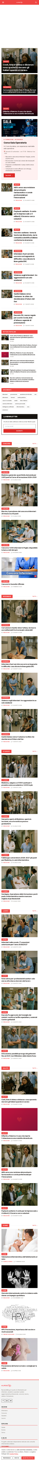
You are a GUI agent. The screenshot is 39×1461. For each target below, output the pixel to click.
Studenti (3, 1415)
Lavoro (3, 1418)
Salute (3, 1427)
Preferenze (7, 1458)
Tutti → (35, 443)
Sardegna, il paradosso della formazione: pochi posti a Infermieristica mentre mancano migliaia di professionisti (19, 896)
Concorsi (4, 1413)
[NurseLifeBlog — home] (19, 2)
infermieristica (20, 406)
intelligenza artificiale (8, 406)
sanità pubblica (22, 397)
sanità (15, 400)
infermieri (5, 394)
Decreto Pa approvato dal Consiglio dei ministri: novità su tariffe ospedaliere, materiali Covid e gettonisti (19, 1017)
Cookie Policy (14, 1454)
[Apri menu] (3, 2)
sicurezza (5, 410)
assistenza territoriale (26, 394)
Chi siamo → (5, 1446)
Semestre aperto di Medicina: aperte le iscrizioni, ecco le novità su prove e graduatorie (16, 821)
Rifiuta (17, 1458)
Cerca (3, 1432)
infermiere (5, 397)
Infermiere (4, 1410)
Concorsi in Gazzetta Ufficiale (12, 584)
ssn (35, 394)
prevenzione (13, 394)
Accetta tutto (28, 1458)
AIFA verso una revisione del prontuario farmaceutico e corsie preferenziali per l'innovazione (24, 192)
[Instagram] (7, 1400)
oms (28, 406)
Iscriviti (9, 175)
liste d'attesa (23, 400)
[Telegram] (10, 1400)
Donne (3, 1430)
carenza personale (20, 403)
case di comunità (7, 400)
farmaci (13, 397)
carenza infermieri (7, 403)
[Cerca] (36, 2)
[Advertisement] (19, 25)
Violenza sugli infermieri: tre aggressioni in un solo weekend (25, 277)
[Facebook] (3, 1400)
